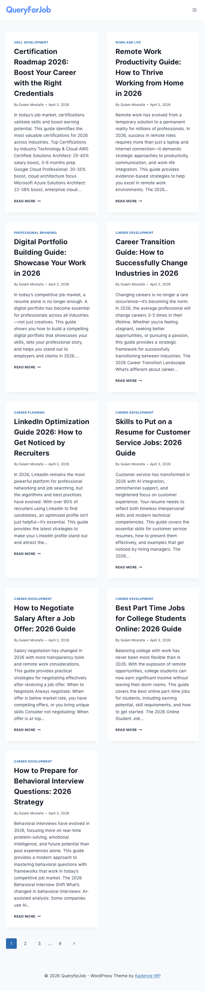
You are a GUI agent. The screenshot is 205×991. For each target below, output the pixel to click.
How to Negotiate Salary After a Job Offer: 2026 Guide (45, 618)
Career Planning (29, 412)
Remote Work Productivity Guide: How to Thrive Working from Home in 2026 (150, 72)
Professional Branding (35, 233)
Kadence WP (148, 975)
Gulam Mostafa (31, 105)
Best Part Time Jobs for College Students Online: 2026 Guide (151, 618)
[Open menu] (194, 10)
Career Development (135, 233)
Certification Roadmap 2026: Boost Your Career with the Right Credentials (45, 72)
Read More (27, 201)
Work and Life (128, 42)
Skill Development (31, 42)
